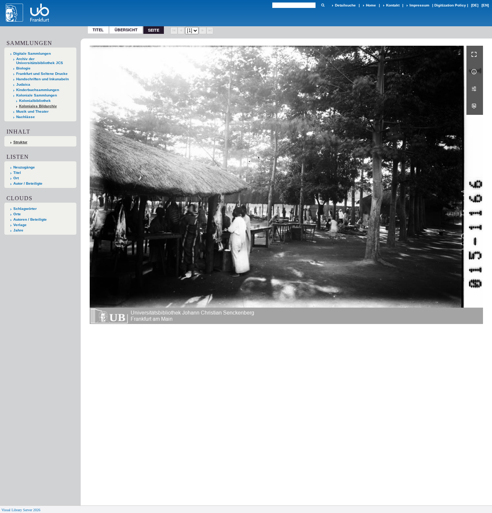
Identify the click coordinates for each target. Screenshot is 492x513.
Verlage (20, 225)
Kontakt (392, 5)
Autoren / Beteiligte (30, 219)
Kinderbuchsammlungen (37, 90)
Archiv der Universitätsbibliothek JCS (39, 61)
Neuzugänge (24, 167)
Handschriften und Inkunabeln (42, 79)
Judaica (23, 84)
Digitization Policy (450, 5)
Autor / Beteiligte (28, 183)
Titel (98, 29)
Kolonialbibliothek (35, 101)
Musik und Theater (32, 111)
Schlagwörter (25, 209)
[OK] (323, 5)
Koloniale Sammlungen (36, 95)
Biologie (23, 68)
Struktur (20, 142)
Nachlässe (25, 117)
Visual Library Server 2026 (20, 510)
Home (371, 5)
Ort (16, 178)
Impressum (419, 5)
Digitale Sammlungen (32, 53)
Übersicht (126, 29)
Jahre (18, 230)
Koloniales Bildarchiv (38, 106)
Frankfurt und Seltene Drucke (42, 74)
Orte (17, 214)
